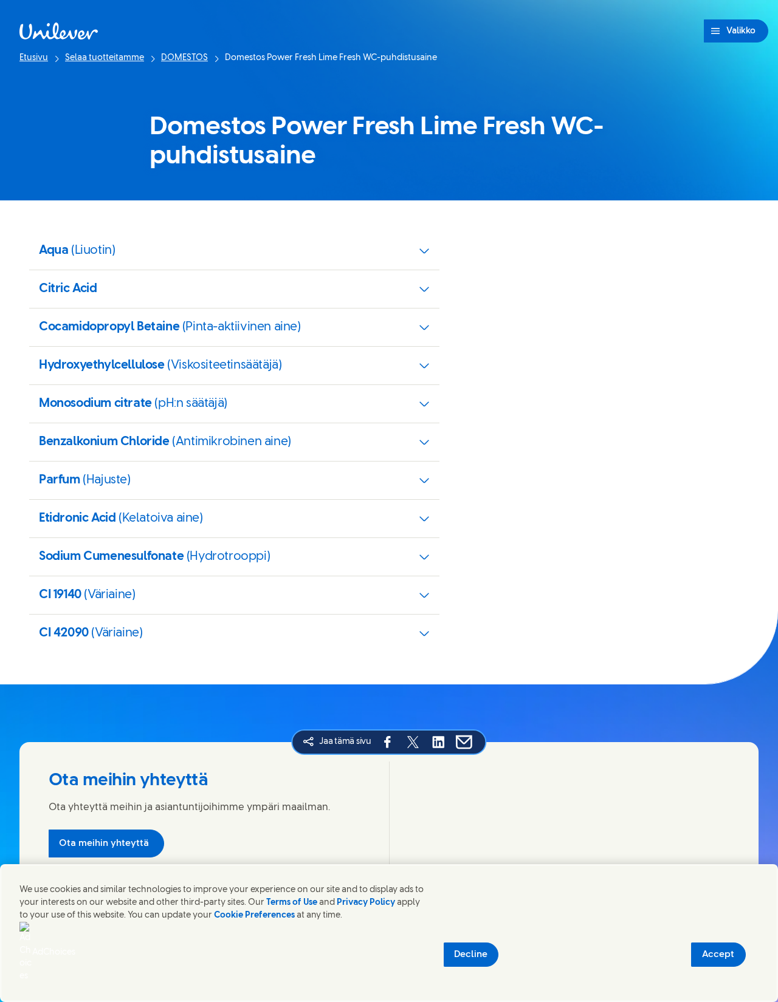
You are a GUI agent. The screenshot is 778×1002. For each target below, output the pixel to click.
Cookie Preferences (254, 915)
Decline (470, 954)
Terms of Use (291, 902)
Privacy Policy (366, 902)
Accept (718, 954)
